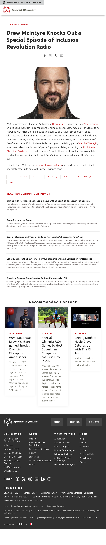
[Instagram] (30, 480)
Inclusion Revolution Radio (48, 165)
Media (84, 433)
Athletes (47, 333)
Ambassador (68, 177)
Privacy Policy (15, 506)
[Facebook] (17, 480)
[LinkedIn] (36, 480)
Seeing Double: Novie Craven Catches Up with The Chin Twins (85, 345)
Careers (35, 506)
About (33, 433)
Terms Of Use (26, 506)
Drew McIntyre (60, 124)
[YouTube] (49, 480)
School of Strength (87, 143)
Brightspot (10, 513)
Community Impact (18, 24)
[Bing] (43, 480)
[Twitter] (24, 480)
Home (6, 506)
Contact (42, 506)
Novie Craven (91, 124)
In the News (15, 333)
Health (11, 182)
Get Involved (12, 433)
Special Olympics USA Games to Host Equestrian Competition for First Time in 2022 (52, 349)
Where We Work (64, 433)
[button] (101, 10)
